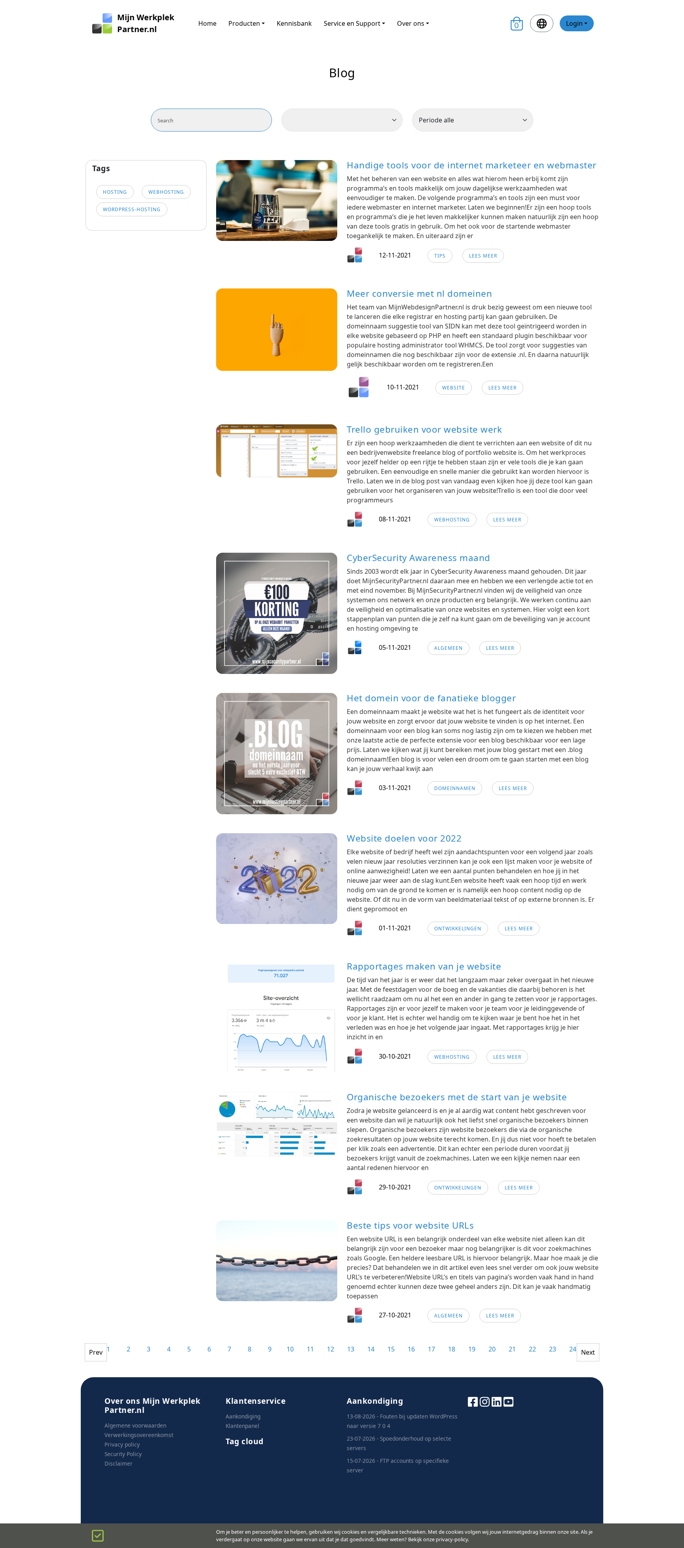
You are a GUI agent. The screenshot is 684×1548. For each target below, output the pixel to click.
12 (330, 1349)
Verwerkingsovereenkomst (138, 1435)
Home (207, 23)
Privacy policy (122, 1444)
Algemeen (448, 648)
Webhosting (452, 519)
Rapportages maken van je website (424, 966)
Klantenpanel (242, 1426)
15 (391, 1349)
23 (552, 1349)
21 (512, 1349)
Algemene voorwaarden (135, 1425)
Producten (244, 23)
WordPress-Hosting (132, 209)
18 (451, 1349)
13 (350, 1349)
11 (310, 1349)
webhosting (166, 192)
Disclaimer (118, 1463)
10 (290, 1349)
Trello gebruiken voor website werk (424, 429)
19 (471, 1349)
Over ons (410, 23)
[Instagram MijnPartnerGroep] (485, 1401)
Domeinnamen (454, 788)
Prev (96, 1352)
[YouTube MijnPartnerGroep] (508, 1401)
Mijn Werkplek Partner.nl (145, 23)
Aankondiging (243, 1416)
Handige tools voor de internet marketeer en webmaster (472, 165)
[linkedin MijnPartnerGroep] (497, 1401)
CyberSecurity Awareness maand (418, 558)
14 (370, 1349)
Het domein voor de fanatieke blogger (431, 698)
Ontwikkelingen (457, 928)
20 (492, 1349)
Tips (440, 255)
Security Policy (123, 1454)
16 (411, 1349)
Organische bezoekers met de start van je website (457, 1097)
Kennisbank (294, 23)
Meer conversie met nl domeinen (419, 293)
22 (532, 1349)
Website (453, 387)
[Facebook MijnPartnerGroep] (473, 1401)
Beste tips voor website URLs (410, 1225)
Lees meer (483, 255)
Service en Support (352, 23)
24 (572, 1349)
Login (574, 23)
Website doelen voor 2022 (404, 838)
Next (588, 1352)
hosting (115, 192)
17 (431, 1349)
